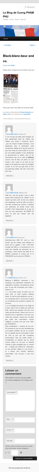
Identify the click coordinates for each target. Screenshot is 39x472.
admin (5, 114)
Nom (10, 419)
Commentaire (12, 392)
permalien (27, 114)
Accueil (5, 38)
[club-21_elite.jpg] (10, 103)
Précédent (7, 45)
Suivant (33, 45)
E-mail (10, 430)
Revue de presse (26, 112)
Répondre (9, 176)
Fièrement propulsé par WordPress (19, 468)
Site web (9, 441)
